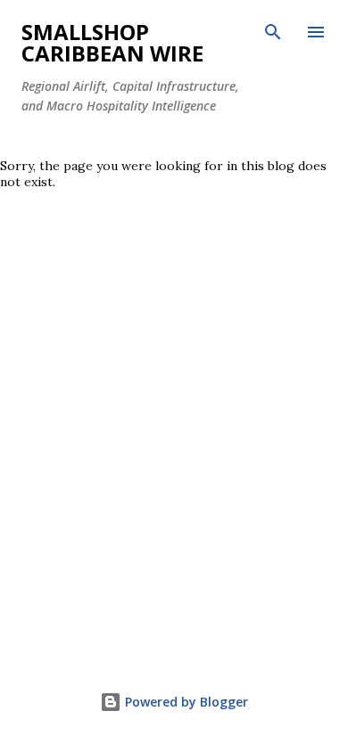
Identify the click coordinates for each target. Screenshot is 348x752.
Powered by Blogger (184, 701)
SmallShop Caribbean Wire (112, 42)
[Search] (273, 32)
